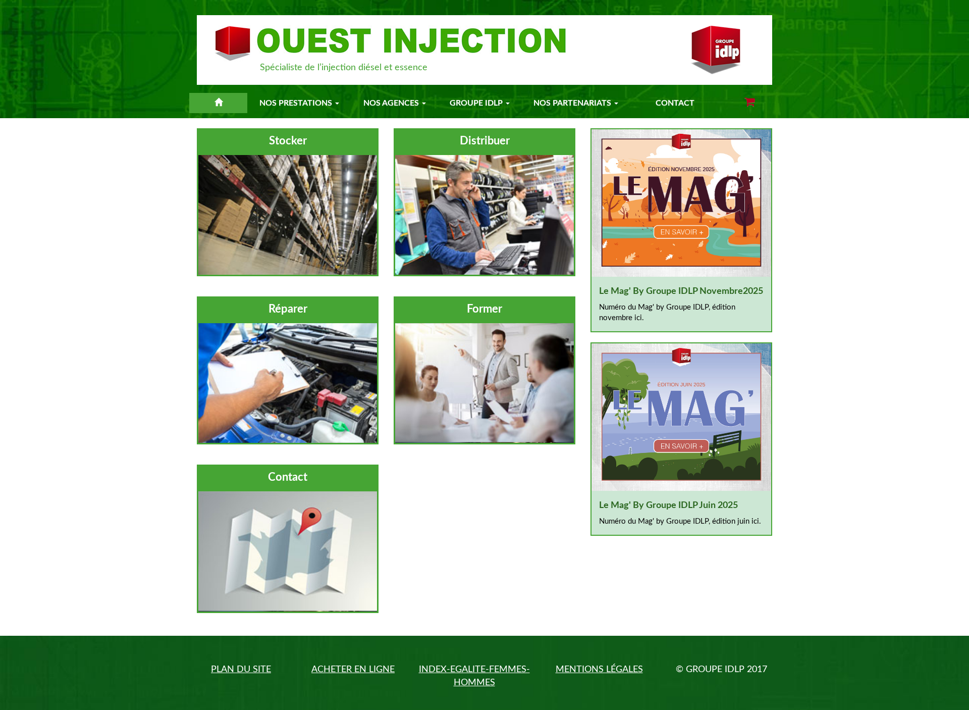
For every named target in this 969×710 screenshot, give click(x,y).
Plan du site (241, 669)
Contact (675, 103)
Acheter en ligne (353, 669)
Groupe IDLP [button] (477, 103)
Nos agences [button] (392, 103)
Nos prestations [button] (296, 103)
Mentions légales (599, 669)
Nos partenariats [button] (573, 103)
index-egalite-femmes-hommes (474, 676)
